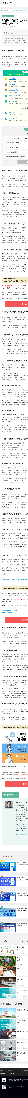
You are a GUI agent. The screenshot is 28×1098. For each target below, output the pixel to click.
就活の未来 (6, 2)
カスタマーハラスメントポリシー (7, 1073)
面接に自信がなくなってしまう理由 (15, 40)
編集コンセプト (21, 1066)
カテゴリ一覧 (10, 1066)
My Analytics (13, 101)
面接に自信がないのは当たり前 (14, 38)
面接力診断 (12, 78)
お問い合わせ (3, 1070)
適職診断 (11, 112)
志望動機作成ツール (15, 90)
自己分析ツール (13, 118)
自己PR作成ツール (15, 95)
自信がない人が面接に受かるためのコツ (16, 42)
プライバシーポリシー (12, 1070)
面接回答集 (12, 84)
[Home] (1, 10)
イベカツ (2, 1066)
